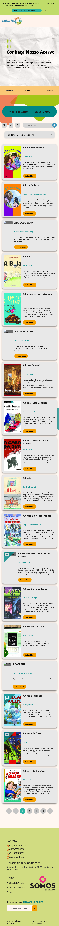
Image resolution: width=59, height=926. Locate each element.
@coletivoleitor (17, 857)
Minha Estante (18, 111)
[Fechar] (45, 10)
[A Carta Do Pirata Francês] (12, 530)
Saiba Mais (29, 176)
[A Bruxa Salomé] (12, 380)
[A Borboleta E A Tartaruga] (12, 309)
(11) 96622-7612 (17, 845)
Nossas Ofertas (16, 887)
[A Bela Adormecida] (12, 162)
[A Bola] (12, 271)
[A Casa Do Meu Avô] (12, 641)
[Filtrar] (4, 125)
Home (10, 878)
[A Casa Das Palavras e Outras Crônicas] (10, 567)
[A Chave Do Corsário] (12, 785)
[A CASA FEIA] (7, 676)
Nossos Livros (15, 882)
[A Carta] (12, 493)
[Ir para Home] (12, 21)
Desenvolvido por (14, 922)
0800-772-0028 (17, 849)
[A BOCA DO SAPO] (8, 235)
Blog (9, 892)
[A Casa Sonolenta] (12, 710)
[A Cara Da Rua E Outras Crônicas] (12, 455)
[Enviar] (34, 908)
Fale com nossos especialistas (26, 10)
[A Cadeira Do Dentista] (12, 417)
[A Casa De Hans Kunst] (12, 603)
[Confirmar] (11, 125)
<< (9, 811)
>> (50, 811)
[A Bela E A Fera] (12, 200)
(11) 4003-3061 (16, 853)
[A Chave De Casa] (12, 748)
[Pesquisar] (54, 125)
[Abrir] (55, 21)
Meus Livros (42, 111)
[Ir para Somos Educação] (42, 883)
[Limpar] (17, 125)
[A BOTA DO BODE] (8, 344)
